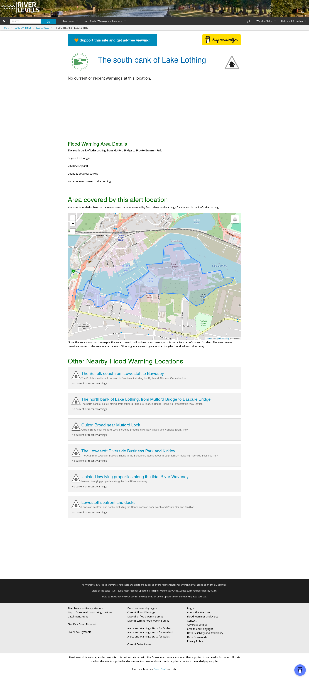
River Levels (68, 21)
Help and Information (292, 21)
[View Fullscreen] (72, 231)
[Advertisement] (154, 111)
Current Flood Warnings (141, 612)
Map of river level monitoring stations (90, 612)
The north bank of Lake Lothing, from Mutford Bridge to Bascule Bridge (146, 399)
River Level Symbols (79, 632)
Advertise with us (197, 624)
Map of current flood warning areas (148, 620)
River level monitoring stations (86, 608)
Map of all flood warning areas (145, 616)
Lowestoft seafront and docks (108, 502)
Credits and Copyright (200, 629)
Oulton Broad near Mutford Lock (110, 425)
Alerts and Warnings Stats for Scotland (150, 632)
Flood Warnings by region (142, 608)
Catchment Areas (78, 616)
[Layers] (235, 219)
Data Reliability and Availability (205, 633)
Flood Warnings (22, 27)
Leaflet (209, 338)
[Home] (4, 21)
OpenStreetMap (222, 338)
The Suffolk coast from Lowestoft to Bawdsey (122, 373)
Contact (192, 620)
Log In (248, 21)
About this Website (198, 612)
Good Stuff (160, 669)
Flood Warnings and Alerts (202, 616)
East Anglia (42, 27)
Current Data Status (139, 644)
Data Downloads (197, 637)
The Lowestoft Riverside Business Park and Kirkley (128, 451)
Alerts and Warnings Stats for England (149, 628)
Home (6, 27)
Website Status (264, 21)
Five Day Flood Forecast (82, 624)
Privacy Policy (195, 641)
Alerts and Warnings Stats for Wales (148, 636)
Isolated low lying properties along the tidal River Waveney (135, 476)
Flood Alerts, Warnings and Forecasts (103, 21)
